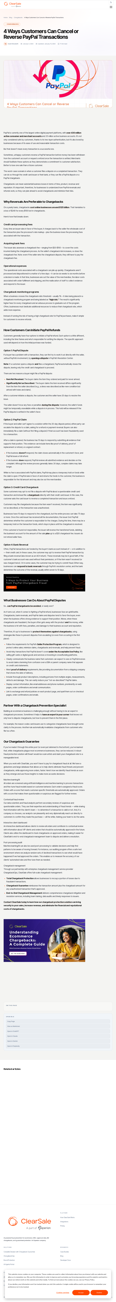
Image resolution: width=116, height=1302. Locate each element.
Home (5, 17)
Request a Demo (94, 983)
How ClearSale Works (67, 1217)
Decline (99, 1293)
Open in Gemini (12, 1041)
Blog (10, 17)
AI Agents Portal (9, 1264)
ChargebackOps (9, 1256)
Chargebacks (18, 17)
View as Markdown (13, 1026)
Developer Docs (65, 1260)
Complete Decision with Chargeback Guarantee (19, 1252)
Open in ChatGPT (13, 1031)
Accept (81, 1293)
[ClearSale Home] (12, 4)
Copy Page (11, 1021)
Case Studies (64, 1252)
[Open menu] (111, 7)
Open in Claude (12, 1036)
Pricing (62, 1226)
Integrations (64, 1222)
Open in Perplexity (13, 1046)
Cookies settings (62, 1293)
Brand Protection (9, 1260)
